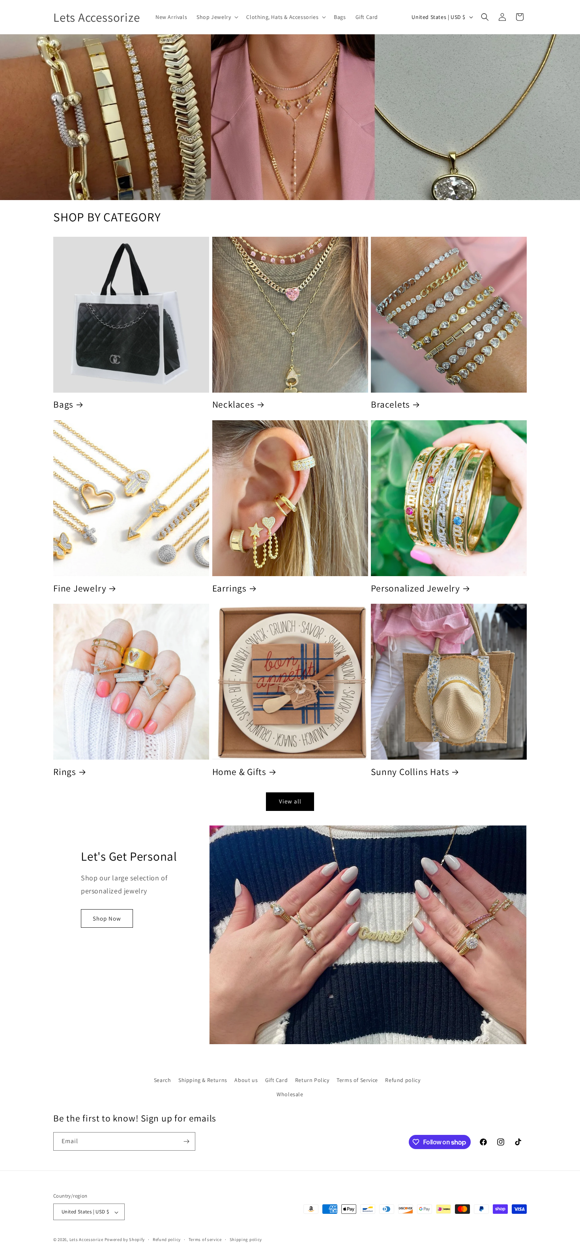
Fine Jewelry (79, 588)
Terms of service (205, 1239)
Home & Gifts (239, 772)
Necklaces (233, 404)
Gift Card (276, 1080)
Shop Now (107, 918)
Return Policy (312, 1080)
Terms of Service (357, 1080)
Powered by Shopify (125, 1240)
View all (290, 801)
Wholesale (290, 1093)
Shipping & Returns (202, 1080)
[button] (216, 17)
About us (246, 1080)
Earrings (229, 588)
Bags (63, 404)
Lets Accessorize (86, 1240)
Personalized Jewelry (415, 588)
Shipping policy (246, 1239)
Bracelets (390, 404)
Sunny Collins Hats (410, 772)
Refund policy (402, 1080)
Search (162, 1080)
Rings (64, 772)
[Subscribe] (186, 1141)
